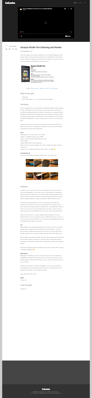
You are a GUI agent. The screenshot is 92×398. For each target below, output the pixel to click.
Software (48, 88)
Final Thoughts (54, 88)
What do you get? (35, 88)
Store (80, 2)
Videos (75, 2)
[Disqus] (42, 308)
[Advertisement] (11, 61)
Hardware (42, 88)
